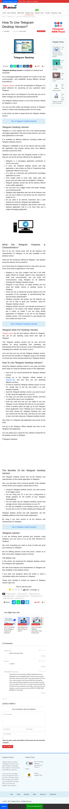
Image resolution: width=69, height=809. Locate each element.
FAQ (20, 1)
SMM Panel (20, 13)
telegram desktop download (9, 596)
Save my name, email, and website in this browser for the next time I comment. (24, 741)
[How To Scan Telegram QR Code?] (56, 75)
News (60, 13)
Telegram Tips (29, 13)
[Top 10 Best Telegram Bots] (56, 86)
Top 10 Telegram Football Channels (23, 121)
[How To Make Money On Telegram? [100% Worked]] (56, 62)
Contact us (35, 1)
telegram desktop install (8, 598)
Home (4, 13)
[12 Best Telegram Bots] (29, 775)
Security (47, 13)
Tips (11, 794)
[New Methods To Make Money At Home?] (24, 621)
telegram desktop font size (36, 596)
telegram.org (10, 380)
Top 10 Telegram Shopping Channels (24, 324)
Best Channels (11, 13)
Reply (43, 656)
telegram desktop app (11, 593)
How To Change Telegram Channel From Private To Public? (34, 765)
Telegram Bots (7, 333)
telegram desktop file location (23, 596)
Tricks (18, 794)
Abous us (43, 794)
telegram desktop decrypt (34, 593)
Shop (24, 1)
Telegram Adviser (8, 85)
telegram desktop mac (19, 598)
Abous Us (29, 1)
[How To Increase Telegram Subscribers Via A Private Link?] (37, 621)
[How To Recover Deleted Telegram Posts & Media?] (56, 49)
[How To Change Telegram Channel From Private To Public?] (29, 764)
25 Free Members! (34, 806)
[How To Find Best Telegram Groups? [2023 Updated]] (56, 96)
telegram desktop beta (22, 593)
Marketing (54, 13)
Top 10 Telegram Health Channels (24, 527)
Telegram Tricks (39, 12)
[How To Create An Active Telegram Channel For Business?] (10, 621)
